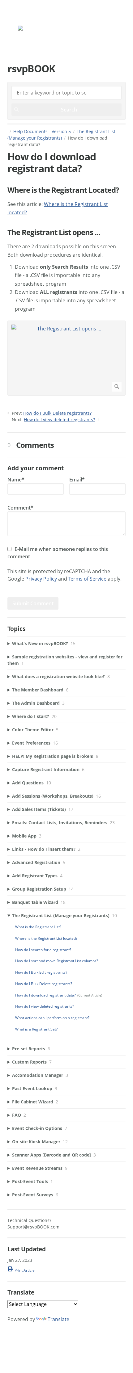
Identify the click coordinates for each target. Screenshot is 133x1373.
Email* (77, 479)
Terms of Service (87, 578)
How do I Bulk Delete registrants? (57, 413)
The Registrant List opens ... (53, 232)
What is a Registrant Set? (36, 1029)
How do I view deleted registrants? (59, 419)
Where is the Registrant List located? (46, 938)
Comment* (20, 507)
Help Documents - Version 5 (42, 131)
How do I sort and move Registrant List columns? (56, 961)
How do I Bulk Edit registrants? (41, 972)
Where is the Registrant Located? (63, 190)
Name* (15, 479)
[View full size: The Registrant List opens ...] (66, 358)
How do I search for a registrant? (43, 949)
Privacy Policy (41, 578)
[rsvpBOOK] (38, 29)
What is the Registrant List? (38, 927)
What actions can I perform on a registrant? (52, 1017)
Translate (58, 1319)
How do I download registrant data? (45, 995)
